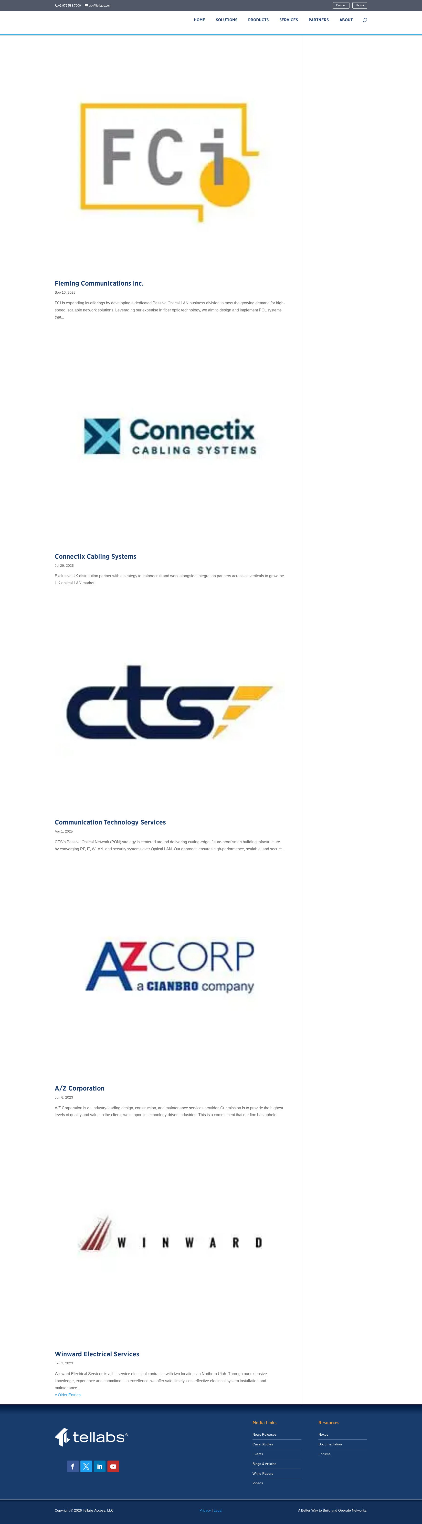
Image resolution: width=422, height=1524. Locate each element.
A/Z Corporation (80, 1088)
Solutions (226, 20)
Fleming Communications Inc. (99, 283)
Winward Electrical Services (97, 1354)
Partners (319, 20)
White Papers (263, 1473)
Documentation (330, 1444)
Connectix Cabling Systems (95, 556)
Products (258, 20)
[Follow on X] (86, 1466)
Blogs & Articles (264, 1464)
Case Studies (263, 1444)
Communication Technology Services (110, 822)
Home (199, 20)
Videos (258, 1483)
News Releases (264, 1434)
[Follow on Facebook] (73, 1466)
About (346, 20)
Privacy (205, 1510)
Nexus (360, 5)
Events (258, 1454)
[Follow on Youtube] (113, 1466)
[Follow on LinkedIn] (100, 1466)
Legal (218, 1510)
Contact (341, 5)
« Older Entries (68, 1395)
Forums (324, 1454)
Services (288, 20)
